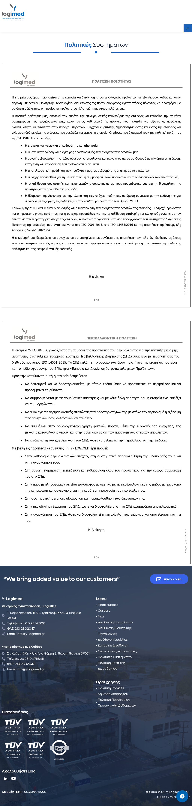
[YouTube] (13, 778)
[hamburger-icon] (188, 28)
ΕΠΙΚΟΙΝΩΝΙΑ (173, 579)
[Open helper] (182, 796)
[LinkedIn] (6, 778)
